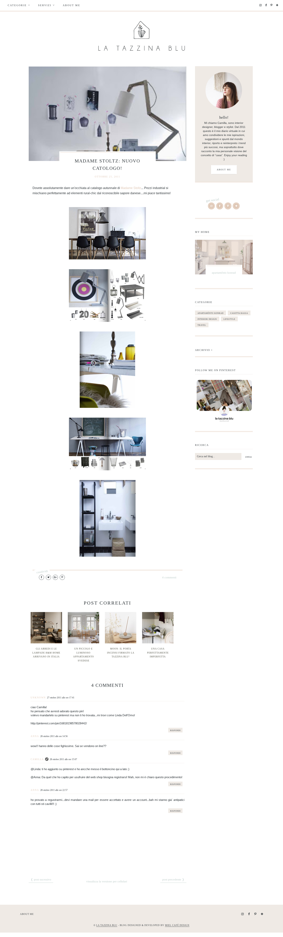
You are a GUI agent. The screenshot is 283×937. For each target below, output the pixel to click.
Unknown (38, 697)
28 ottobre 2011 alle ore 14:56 (54, 736)
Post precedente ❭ (173, 879)
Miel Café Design (177, 925)
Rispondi (175, 730)
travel (202, 325)
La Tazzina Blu (106, 925)
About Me (71, 5)
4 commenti (169, 577)
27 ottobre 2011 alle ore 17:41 (60, 697)
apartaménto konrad (211, 313)
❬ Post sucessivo (41, 879)
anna (35, 736)
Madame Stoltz (131, 188)
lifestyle (229, 319)
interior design (207, 319)
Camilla (37, 759)
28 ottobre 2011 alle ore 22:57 (54, 790)
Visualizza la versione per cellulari (106, 881)
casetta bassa (239, 313)
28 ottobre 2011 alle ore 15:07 (63, 759)
